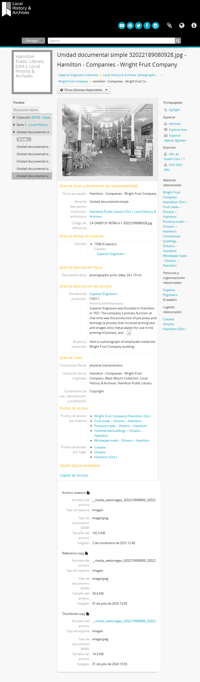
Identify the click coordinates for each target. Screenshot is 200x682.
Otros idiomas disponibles (83, 90)
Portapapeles (169, 26)
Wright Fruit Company (73, 81)
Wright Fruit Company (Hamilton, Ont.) (122, 416)
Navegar (32, 40)
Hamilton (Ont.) (105, 457)
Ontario (100, 452)
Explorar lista (177, 130)
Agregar (174, 110)
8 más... (24, 139)
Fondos (18, 102)
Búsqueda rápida (25, 110)
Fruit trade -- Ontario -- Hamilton (117, 421)
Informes (174, 124)
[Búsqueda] (178, 41)
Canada (99, 447)
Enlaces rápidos (194, 26)
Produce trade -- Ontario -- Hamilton (120, 426)
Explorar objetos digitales (175, 138)
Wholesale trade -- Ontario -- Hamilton (122, 440)
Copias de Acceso (74, 475)
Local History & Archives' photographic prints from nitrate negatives (131, 75)
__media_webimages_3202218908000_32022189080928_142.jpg (137, 621)
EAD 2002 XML (173, 167)
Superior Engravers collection (78, 75)
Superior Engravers (110, 254)
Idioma (182, 26)
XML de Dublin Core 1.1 (174, 156)
